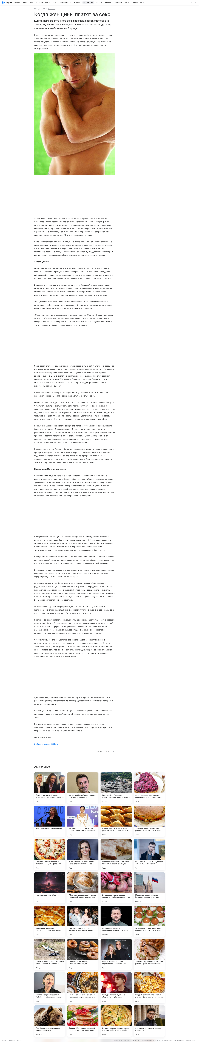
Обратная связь (190, 1040)
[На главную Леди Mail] (8, 2)
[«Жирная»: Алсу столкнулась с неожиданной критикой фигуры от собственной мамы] (82, 821)
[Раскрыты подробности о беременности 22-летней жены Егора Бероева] (116, 954)
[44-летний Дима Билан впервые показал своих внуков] (82, 788)
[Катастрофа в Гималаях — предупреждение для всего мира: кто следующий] (116, 788)
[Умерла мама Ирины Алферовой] (49, 821)
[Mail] (3, 2)
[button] (74, 114)
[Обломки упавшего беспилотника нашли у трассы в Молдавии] (49, 954)
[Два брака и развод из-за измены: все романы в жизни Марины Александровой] (82, 921)
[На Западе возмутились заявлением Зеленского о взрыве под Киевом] (116, 921)
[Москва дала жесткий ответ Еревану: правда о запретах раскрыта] (149, 887)
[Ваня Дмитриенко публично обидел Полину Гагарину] (116, 987)
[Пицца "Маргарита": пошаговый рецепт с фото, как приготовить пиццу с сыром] (149, 987)
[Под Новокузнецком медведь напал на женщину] (49, 1021)
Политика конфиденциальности (150, 1040)
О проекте (117, 1040)
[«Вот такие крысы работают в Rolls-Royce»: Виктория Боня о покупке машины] (49, 987)
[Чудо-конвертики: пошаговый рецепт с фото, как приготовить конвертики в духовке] (116, 821)
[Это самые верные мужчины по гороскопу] (149, 1021)
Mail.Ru (4, 1040)
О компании (11, 1040)
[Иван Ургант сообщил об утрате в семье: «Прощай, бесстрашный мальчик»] (149, 854)
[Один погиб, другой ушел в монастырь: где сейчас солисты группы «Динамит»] (49, 788)
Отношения (51, 9)
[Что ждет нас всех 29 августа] (49, 887)
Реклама (19, 1040)
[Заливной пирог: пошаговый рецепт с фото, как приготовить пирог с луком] (149, 821)
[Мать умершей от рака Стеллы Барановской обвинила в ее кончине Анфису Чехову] (82, 854)
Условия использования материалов (173, 1040)
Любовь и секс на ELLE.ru (46, 744)
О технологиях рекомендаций (130, 1040)
